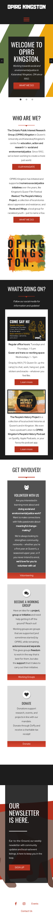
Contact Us (26, 911)
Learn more (26, 382)
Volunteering (26, 575)
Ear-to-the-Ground (19, 840)
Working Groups (26, 676)
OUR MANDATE (26, 166)
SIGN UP (19, 867)
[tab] (20, 99)
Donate (26, 743)
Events (34, 903)
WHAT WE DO (26, 85)
